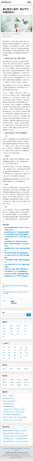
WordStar (28, 454)
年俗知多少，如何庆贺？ (8, 395)
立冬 (21, 355)
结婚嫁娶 (26, 379)
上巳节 (25, 325)
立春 (4, 347)
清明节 (11, 328)
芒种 (21, 350)
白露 (26, 352)
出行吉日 (12, 385)
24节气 (5, 36)
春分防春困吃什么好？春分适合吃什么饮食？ (16, 241)
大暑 (9, 352)
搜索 (3, 312)
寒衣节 (25, 331)
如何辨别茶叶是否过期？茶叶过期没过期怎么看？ (14, 412)
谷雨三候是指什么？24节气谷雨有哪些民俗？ (16, 271)
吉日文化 (4, 376)
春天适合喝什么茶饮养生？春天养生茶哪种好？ (13, 420)
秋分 (4, 355)
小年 (25, 333)
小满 (15, 350)
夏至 (26, 350)
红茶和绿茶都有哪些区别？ (9, 406)
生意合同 (12, 382)
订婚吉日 (12, 379)
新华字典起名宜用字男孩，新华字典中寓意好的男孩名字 (15, 436)
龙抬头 (18, 325)
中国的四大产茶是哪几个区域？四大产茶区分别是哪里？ (15, 417)
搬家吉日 (26, 385)
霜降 (15, 355)
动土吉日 (5, 385)
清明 (26, 347)
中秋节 (11, 331)
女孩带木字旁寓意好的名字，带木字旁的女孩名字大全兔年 (16, 441)
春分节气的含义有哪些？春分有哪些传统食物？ (17, 253)
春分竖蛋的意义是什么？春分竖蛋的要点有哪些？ (17, 232)
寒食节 (4, 328)
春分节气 (9, 36)
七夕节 (25, 328)
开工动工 (26, 382)
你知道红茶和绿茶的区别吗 (9, 403)
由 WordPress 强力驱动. (19, 454)
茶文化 (4, 368)
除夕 (4, 336)
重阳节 (18, 331)
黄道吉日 (5, 379)
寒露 (9, 355)
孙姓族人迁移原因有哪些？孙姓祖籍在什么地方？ (14, 433)
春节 (4, 325)
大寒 (21, 358)
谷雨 (4, 350)
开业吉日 (5, 382)
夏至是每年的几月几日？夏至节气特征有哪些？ (17, 276)
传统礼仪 (26, 368)
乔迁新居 (19, 385)
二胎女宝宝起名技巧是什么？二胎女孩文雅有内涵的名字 (15, 438)
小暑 (4, 352)
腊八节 (18, 333)
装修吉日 (19, 382)
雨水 (9, 347)
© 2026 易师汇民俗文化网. (8, 454)
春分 (19, 34)
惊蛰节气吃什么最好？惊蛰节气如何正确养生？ (17, 269)
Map (25, 454)
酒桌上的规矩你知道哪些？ (9, 398)
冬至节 (11, 333)
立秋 (15, 352)
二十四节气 (15, 34)
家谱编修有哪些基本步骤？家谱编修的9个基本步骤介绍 (15, 430)
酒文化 (11, 368)
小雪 (26, 355)
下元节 (4, 333)
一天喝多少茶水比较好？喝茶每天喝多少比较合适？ (14, 409)
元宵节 (11, 325)
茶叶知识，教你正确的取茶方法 (10, 401)
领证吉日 (19, 379)
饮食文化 (19, 368)
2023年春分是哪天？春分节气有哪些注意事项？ (17, 234)
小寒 (15, 358)
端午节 (18, 328)
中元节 (4, 331)
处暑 (21, 352)
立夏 (9, 350)
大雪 (4, 358)
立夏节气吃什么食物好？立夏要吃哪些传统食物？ (17, 273)
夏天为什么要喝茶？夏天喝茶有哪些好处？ (12, 414)
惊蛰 (15, 347)
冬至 (9, 358)
